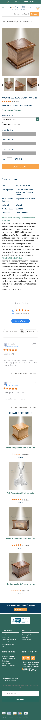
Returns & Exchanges (8, 659)
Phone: (24, 664)
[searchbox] (12, 331)
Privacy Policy (6, 637)
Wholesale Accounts (8, 666)
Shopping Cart (26, 635)
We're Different (6, 663)
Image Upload (26, 639)
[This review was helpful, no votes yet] (31, 373)
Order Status (26, 637)
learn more (19, 609)
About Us (5, 635)
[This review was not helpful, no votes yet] (35, 373)
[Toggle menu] (3, 8)
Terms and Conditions (9, 639)
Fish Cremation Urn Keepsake (20, 493)
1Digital (26, 717)
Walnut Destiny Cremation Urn (20, 538)
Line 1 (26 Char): (8, 130)
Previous (2, 85)
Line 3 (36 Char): (8, 149)
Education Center (7, 642)
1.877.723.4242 (29, 2)
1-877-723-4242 (32, 664)
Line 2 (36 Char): (8, 140)
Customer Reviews (8, 644)
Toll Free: (25, 667)
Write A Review (20, 321)
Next (39, 85)
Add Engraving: (7, 115)
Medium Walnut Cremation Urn (20, 584)
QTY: (3, 159)
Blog (3, 646)
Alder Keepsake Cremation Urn (20, 447)
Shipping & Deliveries (8, 656)
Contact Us (5, 661)
